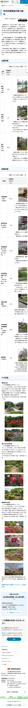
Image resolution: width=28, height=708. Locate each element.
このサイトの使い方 (6, 652)
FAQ (13, 2)
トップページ (11, 5)
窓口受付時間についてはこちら (8, 675)
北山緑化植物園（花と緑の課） (14, 597)
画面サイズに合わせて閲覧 (16, 66)
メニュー (26, 2)
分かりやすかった (7, 630)
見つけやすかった (7, 635)
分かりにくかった (18, 630)
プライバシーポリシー (7, 661)
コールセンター (17, 2)
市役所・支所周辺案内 (12, 692)
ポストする (23, 20)
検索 (22, 2)
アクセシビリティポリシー (8, 655)
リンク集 (4, 664)
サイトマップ (5, 646)
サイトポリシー (5, 658)
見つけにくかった (18, 635)
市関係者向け (5, 649)
